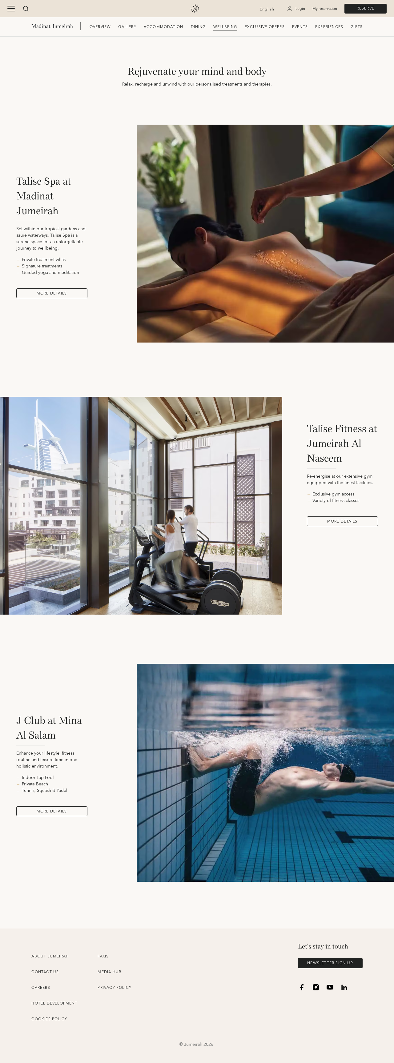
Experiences (329, 27)
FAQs (103, 956)
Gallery (127, 27)
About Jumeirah (50, 956)
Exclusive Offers (265, 27)
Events (300, 27)
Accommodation (163, 27)
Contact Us (45, 972)
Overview (100, 27)
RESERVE (365, 8)
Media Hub (110, 972)
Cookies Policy (49, 1019)
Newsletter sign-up (330, 963)
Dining (198, 27)
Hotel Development (54, 1003)
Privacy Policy (114, 988)
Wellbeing (225, 27)
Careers (40, 988)
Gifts (357, 27)
